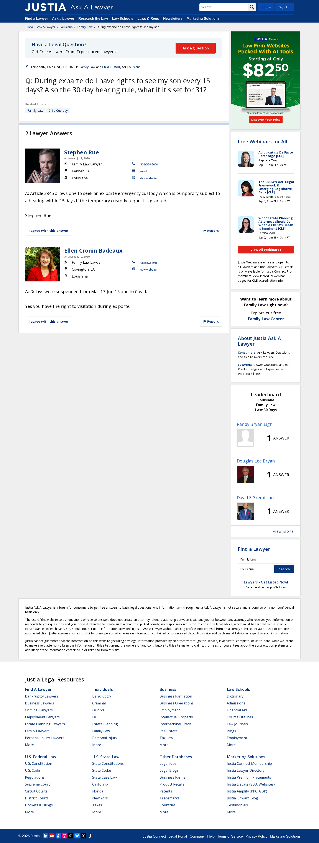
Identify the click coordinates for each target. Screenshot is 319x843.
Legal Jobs (168, 763)
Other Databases (176, 756)
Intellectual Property (176, 717)
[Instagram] (64, 835)
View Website (148, 178)
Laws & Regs (148, 18)
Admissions (236, 703)
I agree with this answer (48, 230)
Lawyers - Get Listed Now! (266, 582)
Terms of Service (230, 836)
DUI (95, 717)
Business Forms (172, 777)
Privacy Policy (256, 836)
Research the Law (93, 18)
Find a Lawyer (36, 18)
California (100, 784)
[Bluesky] (77, 835)
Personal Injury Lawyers (44, 737)
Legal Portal (177, 836)
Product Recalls (172, 784)
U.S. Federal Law (40, 756)
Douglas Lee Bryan (256, 461)
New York (100, 798)
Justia (29, 27)
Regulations (34, 777)
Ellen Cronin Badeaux (93, 250)
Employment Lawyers (42, 717)
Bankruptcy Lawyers (41, 696)
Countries (168, 805)
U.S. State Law (106, 756)
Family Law (84, 27)
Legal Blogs (169, 770)
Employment (170, 710)
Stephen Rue (81, 152)
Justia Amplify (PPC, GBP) (247, 791)
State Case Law (104, 777)
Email (143, 171)
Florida (97, 791)
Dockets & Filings (39, 805)
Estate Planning (105, 724)
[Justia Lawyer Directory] (89, 835)
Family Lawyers (37, 731)
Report (212, 230)
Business (168, 689)
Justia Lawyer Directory (246, 770)
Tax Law (166, 737)
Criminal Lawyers (39, 710)
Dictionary (235, 696)
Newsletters (173, 18)
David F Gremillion (255, 497)
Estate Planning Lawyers (45, 724)
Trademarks (169, 798)
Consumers (246, 352)
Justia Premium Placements (249, 777)
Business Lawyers (39, 703)
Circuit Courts (36, 791)
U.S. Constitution (38, 763)
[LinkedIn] (45, 835)
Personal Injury (104, 737)
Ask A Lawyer (46, 27)
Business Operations (177, 703)
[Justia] (45, 7)
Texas (97, 805)
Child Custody (111, 67)
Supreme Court (37, 784)
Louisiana (66, 27)
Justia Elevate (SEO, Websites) (251, 784)
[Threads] (70, 835)
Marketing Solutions (203, 18)
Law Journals (237, 724)
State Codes (102, 770)
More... (30, 744)
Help (211, 836)
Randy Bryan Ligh (255, 424)
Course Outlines (240, 717)
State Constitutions (108, 763)
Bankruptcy (101, 696)
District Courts (37, 798)
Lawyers (244, 365)
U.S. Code (32, 770)
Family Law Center (266, 318)
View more (283, 531)
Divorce (98, 710)
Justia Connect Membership (249, 763)
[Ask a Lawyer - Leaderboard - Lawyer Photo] (245, 438)
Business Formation (176, 696)
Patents (166, 791)
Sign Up (284, 7)
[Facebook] (58, 835)
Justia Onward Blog (242, 798)
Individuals (102, 689)
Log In (266, 7)
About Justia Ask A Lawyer (259, 341)
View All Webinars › (265, 249)
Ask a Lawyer (63, 18)
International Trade (176, 724)
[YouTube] (51, 835)
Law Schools (122, 18)
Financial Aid (237, 710)
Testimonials (237, 805)
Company (197, 836)
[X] (83, 835)
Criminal (99, 703)
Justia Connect (154, 836)
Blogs (231, 731)
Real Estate (169, 731)
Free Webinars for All (262, 141)
